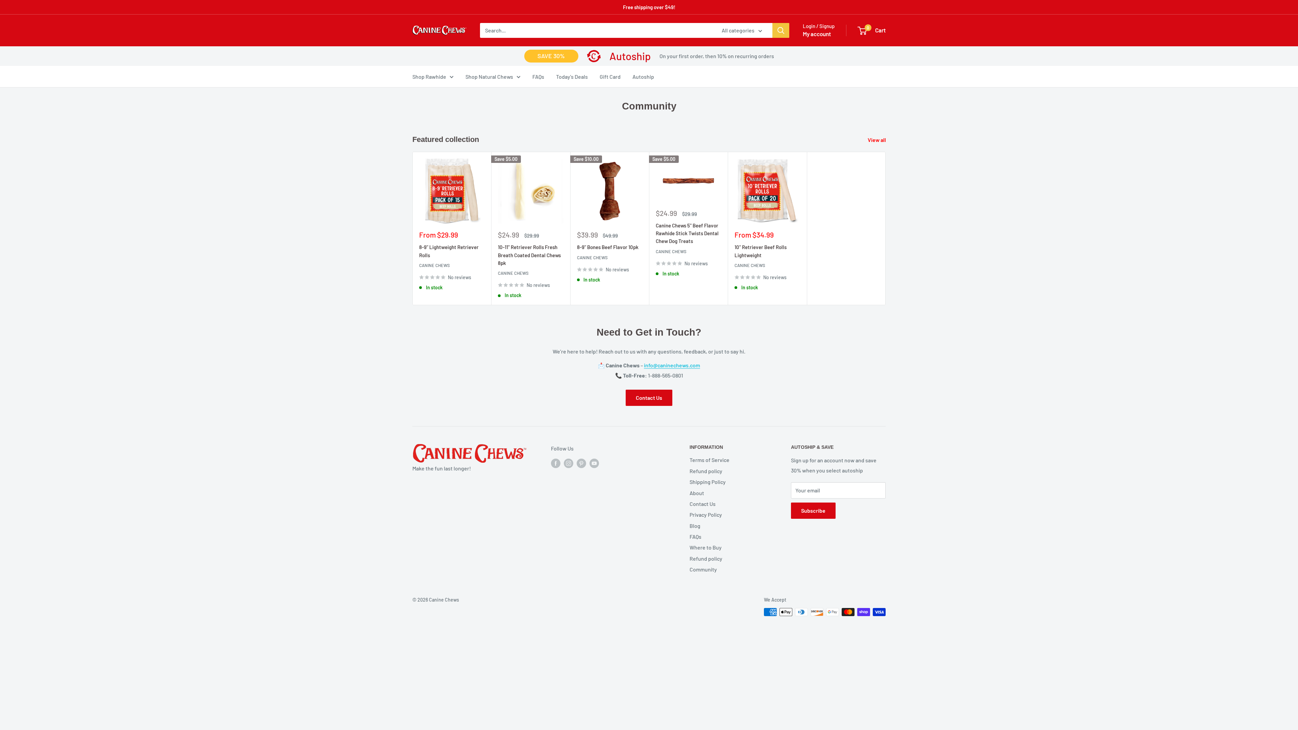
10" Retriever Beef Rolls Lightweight (761, 251)
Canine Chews (434, 265)
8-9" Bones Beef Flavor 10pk (608, 247)
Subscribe (813, 510)
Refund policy (706, 471)
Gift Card (610, 76)
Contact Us (649, 397)
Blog (695, 525)
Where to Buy (706, 547)
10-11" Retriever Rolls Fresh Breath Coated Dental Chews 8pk (529, 255)
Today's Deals (572, 76)
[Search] (780, 30)
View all (877, 140)
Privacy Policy (706, 514)
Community (703, 569)
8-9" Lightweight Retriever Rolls (449, 251)
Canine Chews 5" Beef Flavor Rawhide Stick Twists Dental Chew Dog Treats (687, 233)
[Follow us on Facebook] (555, 463)
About (697, 493)
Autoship (643, 76)
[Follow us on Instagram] (568, 463)
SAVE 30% (551, 55)
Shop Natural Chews (489, 76)
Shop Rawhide (429, 76)
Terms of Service (709, 460)
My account (817, 33)
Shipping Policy (708, 482)
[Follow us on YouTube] (594, 463)
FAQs (538, 76)
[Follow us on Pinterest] (581, 463)
